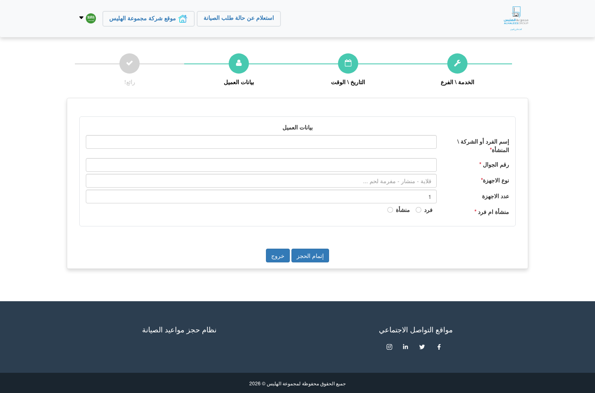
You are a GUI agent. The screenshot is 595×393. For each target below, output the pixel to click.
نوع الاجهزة (495, 180)
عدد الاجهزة (495, 196)
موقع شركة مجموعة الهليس (143, 18)
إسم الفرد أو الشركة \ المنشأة (483, 145)
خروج (278, 255)
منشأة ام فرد (491, 211)
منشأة (403, 209)
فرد (428, 209)
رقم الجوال (494, 164)
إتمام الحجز (310, 255)
